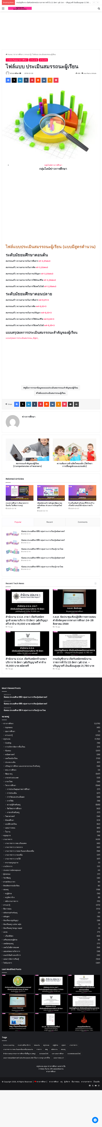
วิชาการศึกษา (10, 785)
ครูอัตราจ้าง (10, 897)
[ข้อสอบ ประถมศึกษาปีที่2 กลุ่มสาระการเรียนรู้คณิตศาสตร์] (12, 533)
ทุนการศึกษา (10, 731)
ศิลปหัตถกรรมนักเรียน (11, 886)
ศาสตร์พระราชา (9, 882)
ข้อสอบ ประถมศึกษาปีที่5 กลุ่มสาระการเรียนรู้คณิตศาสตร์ (43, 540)
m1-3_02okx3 (42, 267)
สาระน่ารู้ (28, 54)
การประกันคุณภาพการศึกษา (17, 60)
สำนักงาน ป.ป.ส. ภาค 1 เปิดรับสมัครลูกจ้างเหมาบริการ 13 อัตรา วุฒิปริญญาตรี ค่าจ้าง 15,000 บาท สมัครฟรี (27, 620)
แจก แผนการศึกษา (58, 1054)
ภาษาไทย (8, 781)
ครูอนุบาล (7, 835)
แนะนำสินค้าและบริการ (12, 955)
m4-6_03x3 (46, 312)
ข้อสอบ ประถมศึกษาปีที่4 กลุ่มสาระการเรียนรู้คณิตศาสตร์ (43, 558)
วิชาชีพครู (7, 878)
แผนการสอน (10, 828)
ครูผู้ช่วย (8, 893)
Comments (82, 522)
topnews (8, 727)
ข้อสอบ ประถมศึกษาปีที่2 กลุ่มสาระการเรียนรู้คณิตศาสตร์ (43, 531)
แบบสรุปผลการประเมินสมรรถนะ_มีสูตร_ (22, 338)
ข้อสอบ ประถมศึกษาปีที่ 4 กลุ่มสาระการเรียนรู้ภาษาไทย (42, 549)
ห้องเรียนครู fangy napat (12, 928)
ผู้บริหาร (67, 1082)
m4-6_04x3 (49, 319)
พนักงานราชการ (11, 901)
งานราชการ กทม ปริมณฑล (15, 843)
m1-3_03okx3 (47, 274)
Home (9, 54)
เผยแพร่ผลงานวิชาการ (11, 951)
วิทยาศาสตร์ (10, 816)
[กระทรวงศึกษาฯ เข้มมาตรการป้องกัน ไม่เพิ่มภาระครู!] (19, 493)
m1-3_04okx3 (50, 280)
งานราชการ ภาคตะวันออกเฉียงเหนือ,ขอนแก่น (18, 1049)
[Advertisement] (51, 30)
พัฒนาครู (8, 774)
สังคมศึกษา (9, 820)
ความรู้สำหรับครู (13, 804)
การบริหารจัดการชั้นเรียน (15, 747)
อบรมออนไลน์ (43, 1054)
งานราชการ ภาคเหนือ (14, 855)
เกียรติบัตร (9, 936)
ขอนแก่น (37, 1045)
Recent (50, 522)
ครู (61, 1082)
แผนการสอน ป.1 (58, 1058)
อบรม (5, 932)
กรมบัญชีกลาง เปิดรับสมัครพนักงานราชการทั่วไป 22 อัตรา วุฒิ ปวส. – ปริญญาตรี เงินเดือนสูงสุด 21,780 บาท (54, 2)
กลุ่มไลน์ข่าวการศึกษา (53, 165)
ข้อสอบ (8, 751)
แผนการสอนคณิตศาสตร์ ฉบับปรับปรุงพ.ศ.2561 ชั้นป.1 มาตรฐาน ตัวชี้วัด (26, 1058)
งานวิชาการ (7, 866)
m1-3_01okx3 (44, 261)
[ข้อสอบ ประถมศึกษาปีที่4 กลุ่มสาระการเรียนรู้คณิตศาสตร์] (12, 560)
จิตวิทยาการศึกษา (14, 808)
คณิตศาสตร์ (10, 754)
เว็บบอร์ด (96, 1082)
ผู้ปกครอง (6, 874)
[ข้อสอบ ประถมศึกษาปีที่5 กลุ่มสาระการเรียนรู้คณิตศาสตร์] (12, 542)
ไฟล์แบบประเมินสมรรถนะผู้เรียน (51, 393)
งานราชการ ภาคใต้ (13, 859)
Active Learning (8, 1045)
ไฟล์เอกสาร (7, 963)
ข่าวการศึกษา (18, 54)
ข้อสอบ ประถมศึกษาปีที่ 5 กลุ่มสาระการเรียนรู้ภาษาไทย (42, 566)
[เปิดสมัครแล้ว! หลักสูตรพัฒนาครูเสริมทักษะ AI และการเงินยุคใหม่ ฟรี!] (51, 493)
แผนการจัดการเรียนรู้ (11, 959)
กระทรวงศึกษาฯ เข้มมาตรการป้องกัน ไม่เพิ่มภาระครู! (17, 504)
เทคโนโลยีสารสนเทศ (11, 947)
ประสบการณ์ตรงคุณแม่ (12, 870)
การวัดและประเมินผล (15, 797)
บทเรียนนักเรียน (11, 758)
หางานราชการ (86, 1082)
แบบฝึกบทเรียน (11, 824)
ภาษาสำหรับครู (13, 812)
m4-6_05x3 (49, 325)
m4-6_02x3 (41, 306)
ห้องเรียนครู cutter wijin (12, 924)
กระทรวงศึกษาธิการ (24, 1045)
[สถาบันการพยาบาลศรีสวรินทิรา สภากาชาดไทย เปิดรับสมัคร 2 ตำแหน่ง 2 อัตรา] (84, 984)
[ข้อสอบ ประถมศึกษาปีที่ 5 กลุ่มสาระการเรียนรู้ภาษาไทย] (12, 569)
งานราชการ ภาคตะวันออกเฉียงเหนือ (19, 851)
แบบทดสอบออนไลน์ (73, 1054)
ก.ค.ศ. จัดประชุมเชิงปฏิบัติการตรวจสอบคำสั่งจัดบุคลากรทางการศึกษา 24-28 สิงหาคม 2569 (74, 620)
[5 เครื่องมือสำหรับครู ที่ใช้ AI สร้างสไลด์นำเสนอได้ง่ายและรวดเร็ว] (82, 493)
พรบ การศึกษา (10, 770)
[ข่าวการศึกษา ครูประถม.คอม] (20, 8)
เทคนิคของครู (8, 944)
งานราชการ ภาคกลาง (14, 847)
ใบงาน (7, 832)
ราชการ (39, 1049)
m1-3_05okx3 (50, 286)
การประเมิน (12, 793)
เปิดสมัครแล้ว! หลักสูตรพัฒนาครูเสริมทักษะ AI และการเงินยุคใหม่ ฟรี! (49, 505)
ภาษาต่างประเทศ (11, 778)
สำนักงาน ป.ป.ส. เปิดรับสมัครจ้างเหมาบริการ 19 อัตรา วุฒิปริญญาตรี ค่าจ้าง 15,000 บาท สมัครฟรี (26, 662)
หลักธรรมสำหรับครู (10, 913)
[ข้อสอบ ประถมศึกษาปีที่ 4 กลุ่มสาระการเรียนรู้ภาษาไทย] (12, 551)
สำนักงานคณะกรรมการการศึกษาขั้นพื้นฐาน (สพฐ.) (19, 1054)
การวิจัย (10, 801)
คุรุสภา (64, 1045)
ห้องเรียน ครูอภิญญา (11, 920)
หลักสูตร (6, 917)
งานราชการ (7, 839)
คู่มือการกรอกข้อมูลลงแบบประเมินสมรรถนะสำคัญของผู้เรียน (51, 387)
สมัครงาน (54, 1049)
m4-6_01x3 (44, 300)
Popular (18, 522)
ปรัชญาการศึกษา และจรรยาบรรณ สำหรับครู (22, 766)
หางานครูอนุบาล (11, 862)
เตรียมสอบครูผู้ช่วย (10, 940)
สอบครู (5, 889)
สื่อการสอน (7, 909)
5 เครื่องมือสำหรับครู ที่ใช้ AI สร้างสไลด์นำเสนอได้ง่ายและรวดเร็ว (81, 504)
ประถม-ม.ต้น (10, 762)
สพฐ (46, 1049)
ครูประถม (6, 739)
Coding (8, 743)
